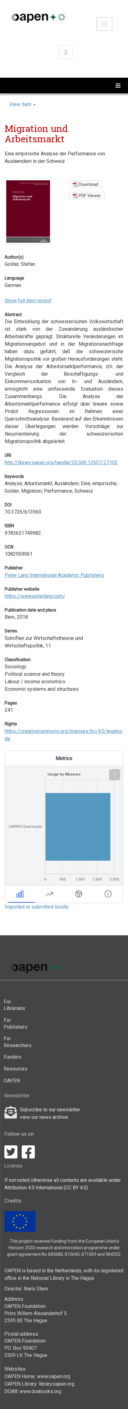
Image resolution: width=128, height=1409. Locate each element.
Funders (12, 1057)
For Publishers (15, 1023)
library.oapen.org (56, 1384)
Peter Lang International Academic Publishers (54, 575)
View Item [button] (21, 104)
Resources (15, 1069)
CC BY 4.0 (75, 1188)
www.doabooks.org (40, 1391)
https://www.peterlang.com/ (35, 596)
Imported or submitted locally (37, 907)
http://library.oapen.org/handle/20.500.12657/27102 (61, 463)
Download (88, 184)
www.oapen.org (53, 1376)
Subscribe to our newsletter (50, 1110)
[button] (114, 774)
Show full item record (28, 301)
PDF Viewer (89, 195)
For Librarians (14, 1005)
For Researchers (16, 1042)
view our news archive (44, 1117)
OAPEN (12, 1081)
